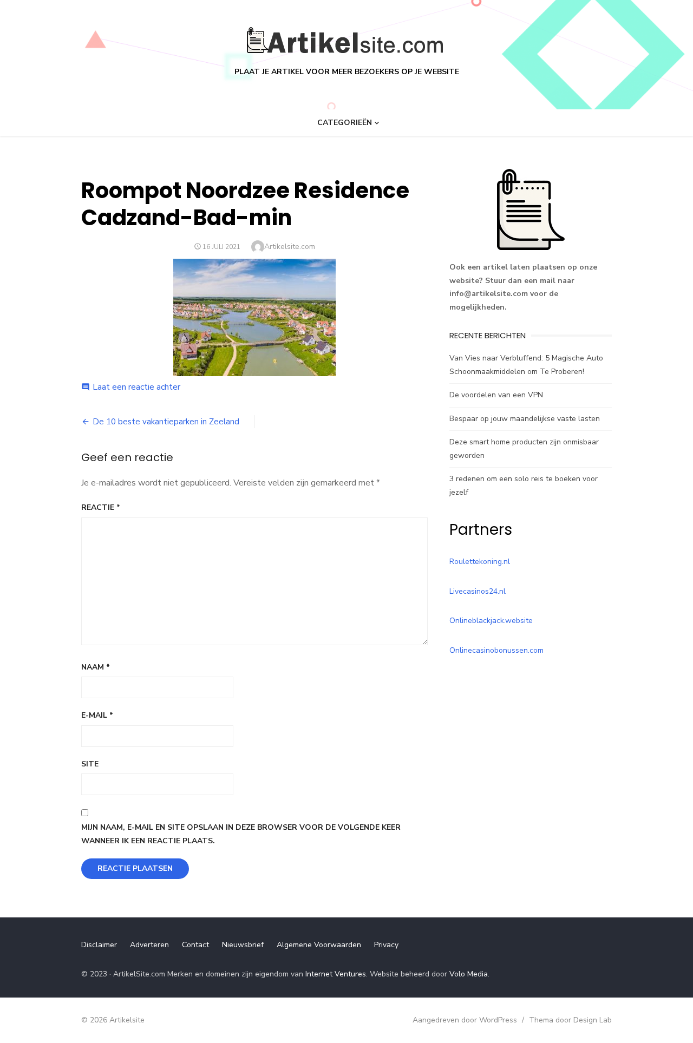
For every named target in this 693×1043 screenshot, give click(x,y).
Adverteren (149, 945)
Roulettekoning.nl (479, 561)
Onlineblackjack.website (491, 620)
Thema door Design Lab (570, 1020)
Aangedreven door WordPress (465, 1020)
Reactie (100, 507)
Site (90, 764)
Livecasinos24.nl (477, 591)
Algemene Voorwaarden (319, 945)
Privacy (386, 945)
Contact (195, 945)
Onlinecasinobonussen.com (496, 650)
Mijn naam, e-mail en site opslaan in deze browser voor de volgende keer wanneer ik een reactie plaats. (241, 834)
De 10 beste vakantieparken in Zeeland (166, 421)
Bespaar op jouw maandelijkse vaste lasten (524, 419)
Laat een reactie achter (136, 387)
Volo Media (468, 974)
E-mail (97, 715)
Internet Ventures (335, 974)
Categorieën (344, 122)
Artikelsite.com (289, 246)
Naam (95, 667)
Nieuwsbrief (243, 945)
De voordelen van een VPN (496, 395)
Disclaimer (99, 945)
